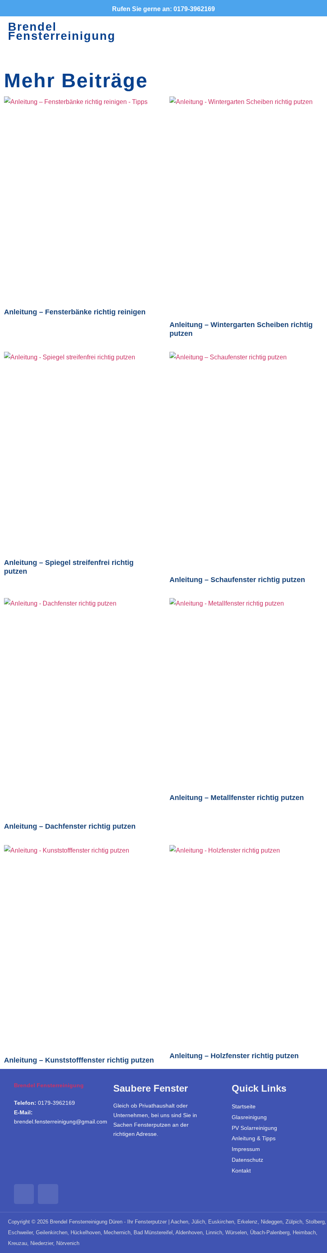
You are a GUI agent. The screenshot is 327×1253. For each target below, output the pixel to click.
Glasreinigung (249, 1117)
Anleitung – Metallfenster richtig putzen (236, 798)
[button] (241, 31)
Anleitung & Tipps (254, 1138)
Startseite (244, 1106)
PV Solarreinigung (254, 1128)
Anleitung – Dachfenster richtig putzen (70, 826)
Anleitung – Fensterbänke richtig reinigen (75, 312)
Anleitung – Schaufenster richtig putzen (237, 580)
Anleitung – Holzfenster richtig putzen (234, 1056)
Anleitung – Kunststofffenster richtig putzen (79, 1060)
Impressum (246, 1149)
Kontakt (241, 1170)
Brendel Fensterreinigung (62, 31)
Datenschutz (247, 1160)
